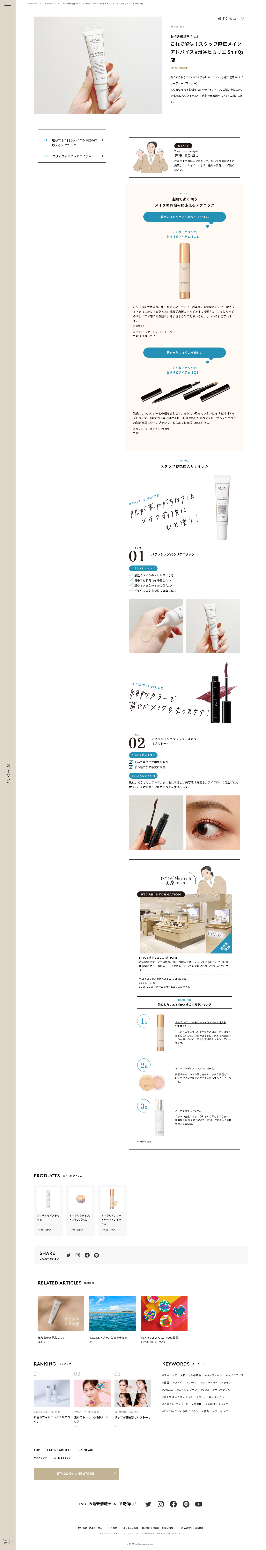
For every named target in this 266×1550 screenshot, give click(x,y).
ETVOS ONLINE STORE (75, 1474)
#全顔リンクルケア (217, 1404)
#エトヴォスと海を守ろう (177, 1397)
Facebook (87, 1255)
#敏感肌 (197, 1404)
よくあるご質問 (131, 1528)
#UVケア (192, 1382)
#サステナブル (222, 1389)
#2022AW (167, 1389)
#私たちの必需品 (191, 1375)
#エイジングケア (187, 1389)
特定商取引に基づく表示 (90, 1528)
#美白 (205, 1411)
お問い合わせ (168, 1528)
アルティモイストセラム (188, 1110)
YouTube (198, 1504)
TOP (37, 1450)
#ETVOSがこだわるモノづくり (180, 1411)
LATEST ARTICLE (59, 1450)
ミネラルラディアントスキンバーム (194, 1068)
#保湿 (165, 1382)
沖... (108, 1340)
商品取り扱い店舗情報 (192, 1528)
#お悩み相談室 (179, 68)
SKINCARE (86, 1450)
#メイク (178, 1382)
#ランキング (220, 1411)
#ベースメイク (213, 1375)
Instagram (77, 1255)
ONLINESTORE (6, 1541)
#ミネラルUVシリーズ (175, 1404)
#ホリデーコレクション (211, 1397)
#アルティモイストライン (216, 1382)
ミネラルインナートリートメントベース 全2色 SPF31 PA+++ (200, 1024)
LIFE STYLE (62, 1458)
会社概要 (112, 1528)
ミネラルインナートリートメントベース (111, 1219)
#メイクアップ (235, 1375)
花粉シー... (51, 1340)
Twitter (68, 1255)
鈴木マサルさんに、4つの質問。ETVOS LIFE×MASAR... (161, 1340)
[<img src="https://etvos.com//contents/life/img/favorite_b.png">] (242, 18)
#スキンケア (169, 1375)
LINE (96, 1255)
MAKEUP (40, 1458)
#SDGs (205, 1389)
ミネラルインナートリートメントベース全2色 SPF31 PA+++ (155, 333)
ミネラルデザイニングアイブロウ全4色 (151, 430)
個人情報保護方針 (150, 1528)
